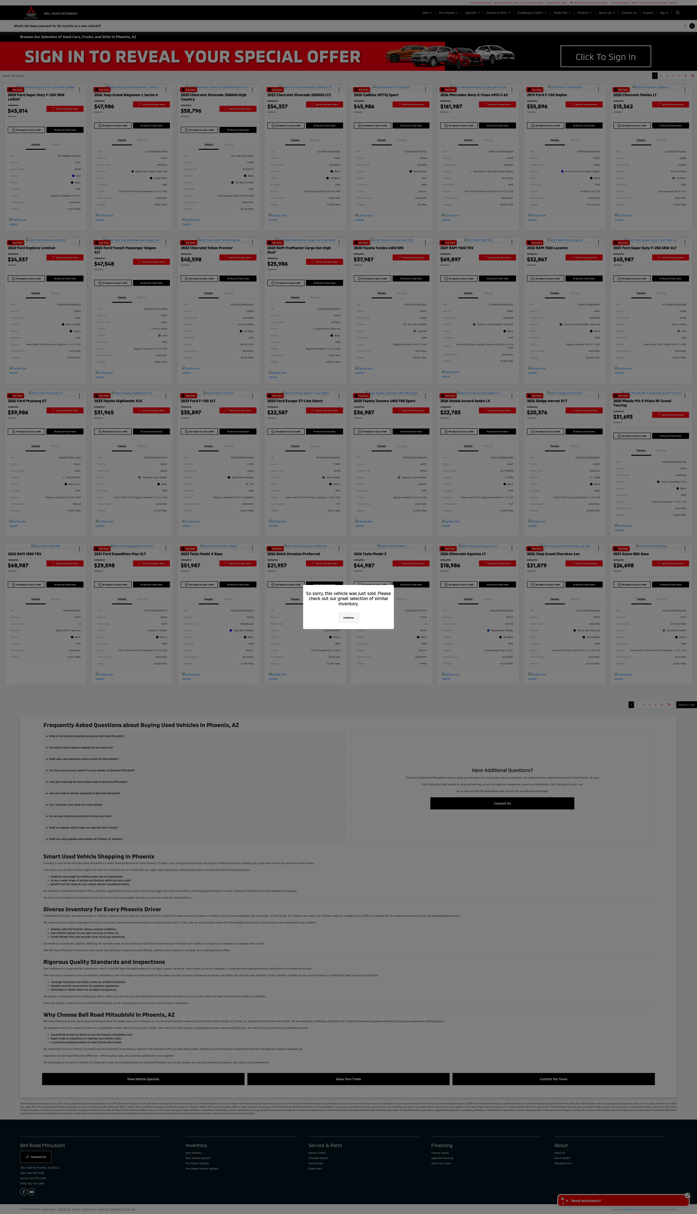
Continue (348, 617)
